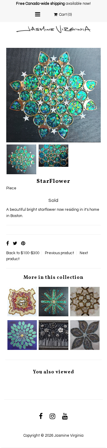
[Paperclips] (53, 301)
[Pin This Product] (23, 243)
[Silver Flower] (85, 335)
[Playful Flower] (22, 335)
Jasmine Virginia (69, 435)
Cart (64, 14)
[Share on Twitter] (15, 243)
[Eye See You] (22, 301)
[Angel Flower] (85, 301)
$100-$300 (30, 253)
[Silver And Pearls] (53, 335)
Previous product (59, 253)
